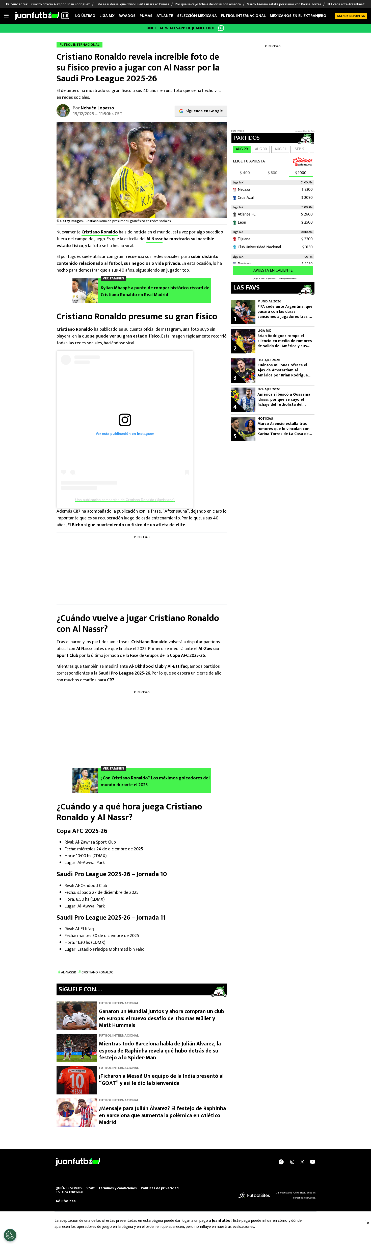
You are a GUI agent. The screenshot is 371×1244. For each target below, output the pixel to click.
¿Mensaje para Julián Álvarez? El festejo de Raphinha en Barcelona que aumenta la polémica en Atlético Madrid (162, 1115)
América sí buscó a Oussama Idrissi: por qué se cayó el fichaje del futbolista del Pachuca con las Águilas (283, 399)
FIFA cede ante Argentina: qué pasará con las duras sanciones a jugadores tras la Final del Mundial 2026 (284, 311)
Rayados (127, 15)
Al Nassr (154, 239)
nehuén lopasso (97, 108)
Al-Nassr (68, 972)
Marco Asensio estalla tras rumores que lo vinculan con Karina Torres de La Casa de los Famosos (283, 429)
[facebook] (281, 1162)
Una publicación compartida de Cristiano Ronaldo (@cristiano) (125, 500)
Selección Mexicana (197, 15)
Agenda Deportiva (351, 15)
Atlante (164, 15)
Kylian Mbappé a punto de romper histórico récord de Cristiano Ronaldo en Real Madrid (155, 291)
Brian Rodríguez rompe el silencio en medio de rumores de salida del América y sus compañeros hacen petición (284, 341)
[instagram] (292, 1162)
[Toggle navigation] (6, 15)
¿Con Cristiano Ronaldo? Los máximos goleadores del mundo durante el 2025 (155, 781)
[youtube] (312, 1162)
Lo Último (85, 15)
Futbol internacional (243, 15)
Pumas (146, 15)
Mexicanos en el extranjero (298, 15)
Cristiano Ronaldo (100, 232)
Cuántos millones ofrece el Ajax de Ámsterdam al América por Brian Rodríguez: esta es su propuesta (284, 370)
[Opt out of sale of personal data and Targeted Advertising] (10, 1235)
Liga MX (107, 15)
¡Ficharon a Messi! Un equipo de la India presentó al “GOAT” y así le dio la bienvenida (161, 1079)
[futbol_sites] (254, 1195)
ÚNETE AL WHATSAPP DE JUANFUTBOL (181, 28)
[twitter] (302, 1162)
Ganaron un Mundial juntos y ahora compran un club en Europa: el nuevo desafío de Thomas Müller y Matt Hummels (161, 1018)
